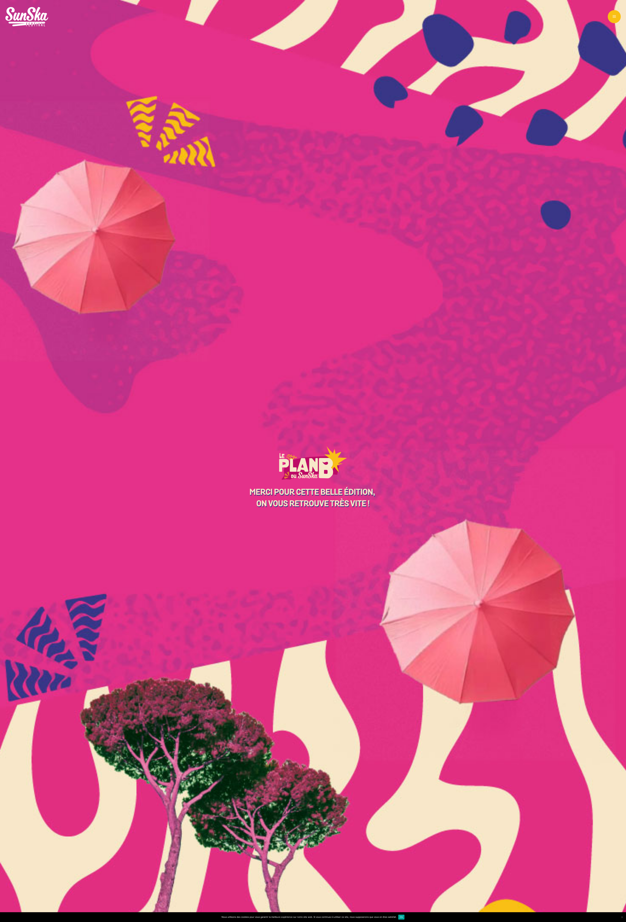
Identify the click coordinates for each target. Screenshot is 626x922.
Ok (401, 917)
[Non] (622, 917)
